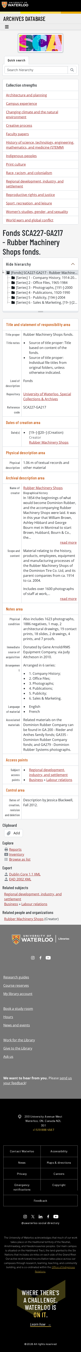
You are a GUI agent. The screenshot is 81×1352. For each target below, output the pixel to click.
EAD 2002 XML (20, 879)
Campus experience (21, 103)
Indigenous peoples (21, 156)
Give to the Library (17, 1048)
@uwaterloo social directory (40, 1223)
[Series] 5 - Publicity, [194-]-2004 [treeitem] (40, 297)
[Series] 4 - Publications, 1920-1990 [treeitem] (43, 292)
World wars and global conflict (29, 220)
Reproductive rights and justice (30, 194)
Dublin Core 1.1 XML (24, 874)
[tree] (40, 291)
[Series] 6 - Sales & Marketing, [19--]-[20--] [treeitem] (47, 302)
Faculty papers (17, 134)
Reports (15, 849)
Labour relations (59, 780)
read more (68, 542)
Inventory (16, 854)
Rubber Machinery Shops (49, 442)
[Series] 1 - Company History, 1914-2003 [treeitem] (47, 277)
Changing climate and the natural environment (32, 114)
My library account (17, 993)
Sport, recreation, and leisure (29, 203)
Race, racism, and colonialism (29, 173)
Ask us (8, 1056)
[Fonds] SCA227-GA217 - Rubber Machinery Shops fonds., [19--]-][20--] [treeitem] (44, 272)
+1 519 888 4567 (43, 1129)
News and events (16, 1025)
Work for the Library (19, 1040)
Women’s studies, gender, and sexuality (37, 211)
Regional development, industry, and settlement (35, 184)
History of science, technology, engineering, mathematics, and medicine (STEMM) (40, 145)
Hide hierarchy (18, 264)
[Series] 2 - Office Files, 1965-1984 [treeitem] (42, 282)
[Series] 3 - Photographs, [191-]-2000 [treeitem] (44, 287)
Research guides (16, 977)
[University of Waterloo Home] (15, 6)
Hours (8, 1017)
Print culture (16, 164)
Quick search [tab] (16, 60)
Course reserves (16, 985)
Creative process (19, 125)
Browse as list (20, 859)
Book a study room (18, 1008)
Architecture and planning (26, 95)
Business (36, 780)
